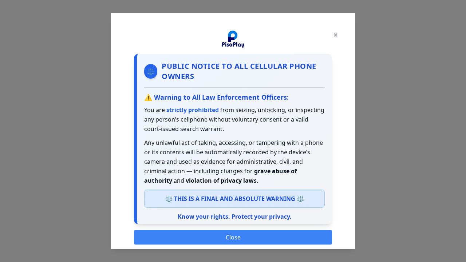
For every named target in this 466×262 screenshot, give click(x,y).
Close (233, 237)
